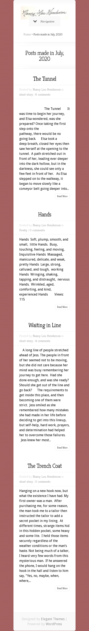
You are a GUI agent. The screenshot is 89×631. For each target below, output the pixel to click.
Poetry (23, 230)
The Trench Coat (44, 466)
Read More (62, 196)
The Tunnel (44, 78)
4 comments (42, 341)
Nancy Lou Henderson (47, 89)
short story (26, 94)
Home (27, 34)
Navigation (47, 21)
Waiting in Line (44, 325)
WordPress (54, 624)
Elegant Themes (53, 619)
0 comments (37, 230)
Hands (44, 214)
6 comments (43, 94)
